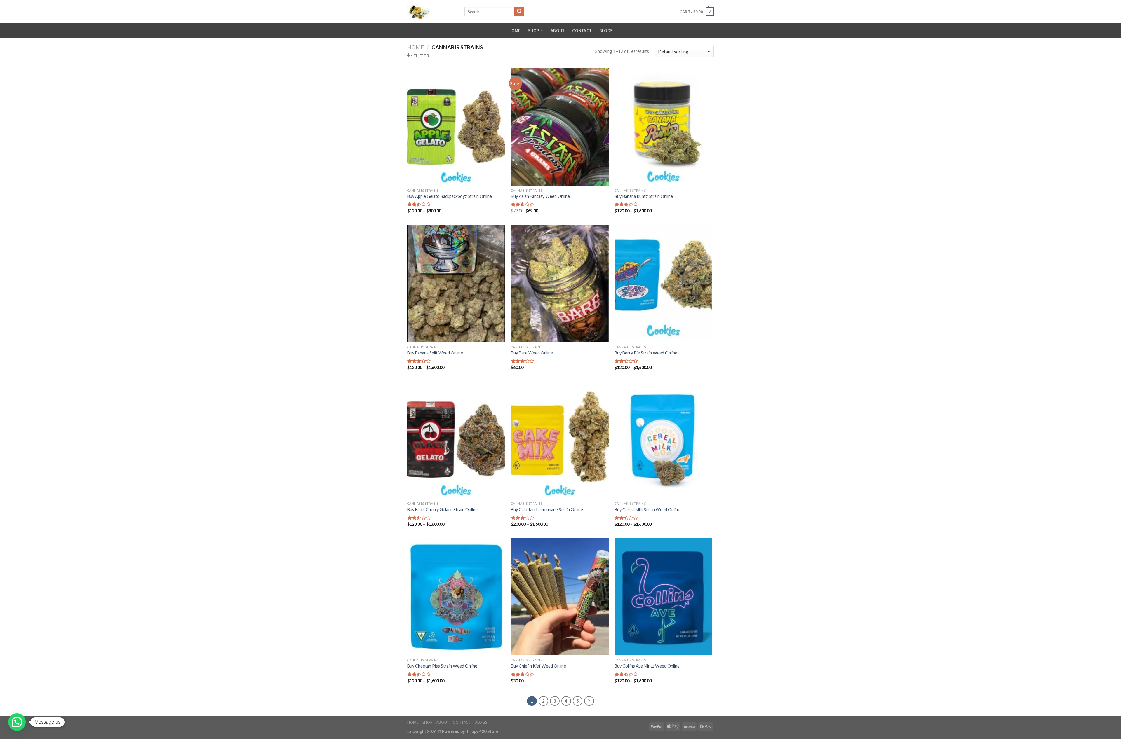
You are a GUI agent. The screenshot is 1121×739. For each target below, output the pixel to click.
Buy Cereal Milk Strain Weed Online (647, 509)
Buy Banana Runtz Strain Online (644, 196)
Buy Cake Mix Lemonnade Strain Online (547, 509)
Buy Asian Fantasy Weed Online (540, 196)
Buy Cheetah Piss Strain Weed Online (442, 665)
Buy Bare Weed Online (532, 352)
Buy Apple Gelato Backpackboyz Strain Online (449, 196)
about (558, 30)
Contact (582, 30)
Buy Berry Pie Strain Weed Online (646, 352)
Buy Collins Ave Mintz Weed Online (647, 665)
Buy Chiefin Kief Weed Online (538, 665)
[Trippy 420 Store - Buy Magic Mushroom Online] (431, 11)
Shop (533, 30)
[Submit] (519, 12)
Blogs (605, 30)
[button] (17, 722)
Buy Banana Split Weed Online (435, 352)
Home (515, 30)
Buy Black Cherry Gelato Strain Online (442, 509)
